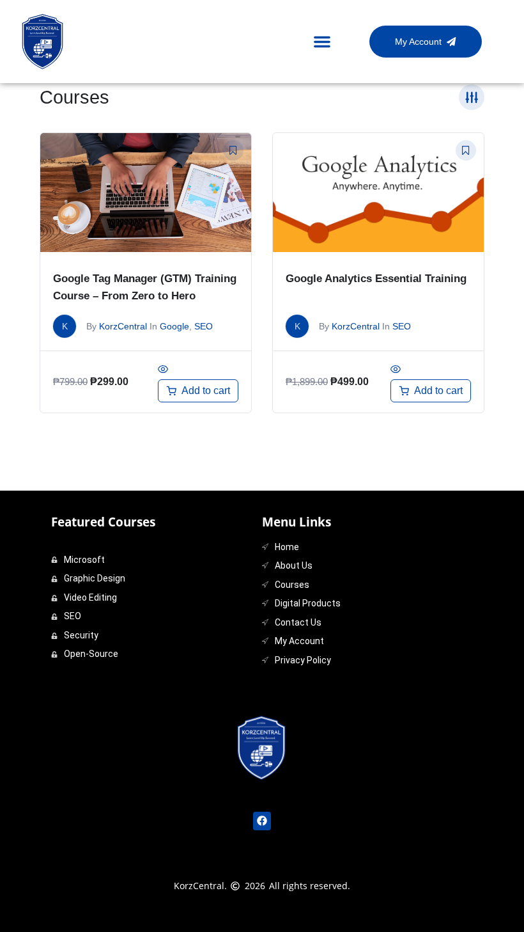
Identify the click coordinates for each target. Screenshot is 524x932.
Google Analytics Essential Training (376, 278)
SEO (203, 326)
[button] (322, 41)
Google (174, 326)
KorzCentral (123, 326)
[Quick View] (163, 370)
